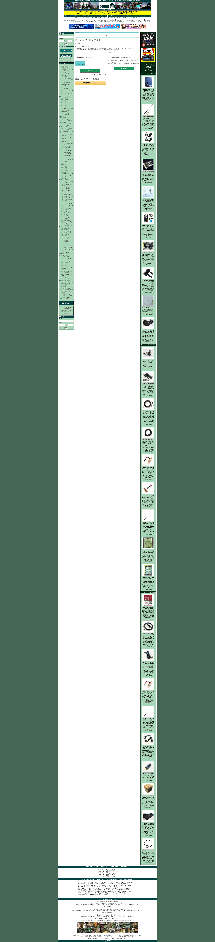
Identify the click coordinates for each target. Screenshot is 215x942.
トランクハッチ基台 (67, 203)
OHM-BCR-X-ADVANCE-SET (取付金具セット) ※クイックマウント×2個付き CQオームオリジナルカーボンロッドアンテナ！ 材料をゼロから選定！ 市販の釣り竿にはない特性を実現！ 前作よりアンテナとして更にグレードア (148, 94)
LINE (99, 17)
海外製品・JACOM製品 (65, 280)
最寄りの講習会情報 (66, 307)
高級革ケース (65, 75)
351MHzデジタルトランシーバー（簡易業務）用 (67, 175)
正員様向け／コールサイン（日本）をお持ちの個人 (67, 291)
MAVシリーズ (65, 84)
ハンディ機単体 (66, 119)
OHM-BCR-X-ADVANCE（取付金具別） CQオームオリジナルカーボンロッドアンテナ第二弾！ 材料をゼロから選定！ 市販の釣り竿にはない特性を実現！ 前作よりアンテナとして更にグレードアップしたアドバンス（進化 (148, 122)
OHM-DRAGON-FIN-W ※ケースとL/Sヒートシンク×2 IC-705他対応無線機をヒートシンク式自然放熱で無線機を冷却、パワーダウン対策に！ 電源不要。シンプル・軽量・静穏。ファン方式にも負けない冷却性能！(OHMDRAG (148, 286)
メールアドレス (80, 62)
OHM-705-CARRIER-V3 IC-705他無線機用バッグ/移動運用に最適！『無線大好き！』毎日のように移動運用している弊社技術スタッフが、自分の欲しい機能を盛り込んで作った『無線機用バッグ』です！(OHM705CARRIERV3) (148, 258)
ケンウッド (65, 99)
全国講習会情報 (66, 308)
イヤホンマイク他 (66, 231)
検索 (66, 43)
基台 (90, 21)
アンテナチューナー (67, 237)
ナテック (64, 264)
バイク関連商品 (107, 21)
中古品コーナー (63, 116)
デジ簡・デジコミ (63, 149)
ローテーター (65, 244)
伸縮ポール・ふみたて (67, 247)
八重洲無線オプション (67, 273)
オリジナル (65, 104)
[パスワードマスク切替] (104, 64)
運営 (124, 17)
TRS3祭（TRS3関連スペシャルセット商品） (67, 108)
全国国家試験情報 (66, 310)
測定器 (64, 235)
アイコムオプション (67, 269)
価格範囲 (61, 38)
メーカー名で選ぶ (63, 255)
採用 (139, 17)
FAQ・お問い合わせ (131, 17)
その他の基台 (65, 216)
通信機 (64, 286)
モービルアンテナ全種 (67, 181)
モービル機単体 (66, 125)
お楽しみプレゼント (145, 21)
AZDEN (64, 268)
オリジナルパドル (66, 87)
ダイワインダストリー (67, 258)
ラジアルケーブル (66, 85)
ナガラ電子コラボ (66, 82)
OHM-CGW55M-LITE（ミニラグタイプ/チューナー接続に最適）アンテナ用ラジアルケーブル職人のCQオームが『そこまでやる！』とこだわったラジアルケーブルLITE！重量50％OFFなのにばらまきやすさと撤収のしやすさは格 (148, 445)
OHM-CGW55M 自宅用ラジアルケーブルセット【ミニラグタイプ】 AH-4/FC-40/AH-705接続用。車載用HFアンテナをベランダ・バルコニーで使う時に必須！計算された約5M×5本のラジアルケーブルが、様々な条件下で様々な (148, 583)
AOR (63, 259)
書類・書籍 (65, 240)
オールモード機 (99, 20)
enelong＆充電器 (66, 73)
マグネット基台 (66, 213)
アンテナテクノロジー (67, 267)
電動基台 (64, 214)
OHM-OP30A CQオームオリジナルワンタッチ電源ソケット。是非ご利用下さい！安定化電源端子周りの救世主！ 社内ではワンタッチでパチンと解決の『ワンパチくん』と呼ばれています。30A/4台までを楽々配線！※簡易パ (148, 472)
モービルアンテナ (131, 20)
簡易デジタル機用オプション (119, 21)
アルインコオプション (67, 271)
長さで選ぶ (65, 167)
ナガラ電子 (65, 262)
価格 (60, 322)
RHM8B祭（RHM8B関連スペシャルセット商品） (67, 113)
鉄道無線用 (65, 172)
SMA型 (64, 166)
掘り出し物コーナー (74, 20)
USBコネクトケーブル (67, 69)
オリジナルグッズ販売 (67, 93)
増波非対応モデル (66, 147)
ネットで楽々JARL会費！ (65, 288)
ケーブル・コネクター (97, 21)
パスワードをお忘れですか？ (98, 74)
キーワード (62, 34)
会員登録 (110, 17)
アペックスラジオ (66, 279)
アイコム (64, 105)
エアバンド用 (84, 21)
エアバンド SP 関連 (67, 120)
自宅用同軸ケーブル (67, 220)
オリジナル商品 (131, 21)
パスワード (81, 64)
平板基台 (64, 211)
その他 (137, 21)
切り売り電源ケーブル (67, 225)
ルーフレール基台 (66, 208)
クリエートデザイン (67, 261)
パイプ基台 (65, 210)
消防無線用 (65, 178)
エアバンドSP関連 (67, 123)
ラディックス (65, 256)
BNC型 (64, 164)
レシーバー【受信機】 (109, 20)
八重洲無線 (65, 98)
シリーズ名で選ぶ (66, 187)
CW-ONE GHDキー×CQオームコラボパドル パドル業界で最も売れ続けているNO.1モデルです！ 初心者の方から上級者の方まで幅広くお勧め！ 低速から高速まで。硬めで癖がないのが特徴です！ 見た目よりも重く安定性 (148, 177)
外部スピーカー (66, 234)
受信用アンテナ (66, 283)
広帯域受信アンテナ (150, 20)
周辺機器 (64, 285)
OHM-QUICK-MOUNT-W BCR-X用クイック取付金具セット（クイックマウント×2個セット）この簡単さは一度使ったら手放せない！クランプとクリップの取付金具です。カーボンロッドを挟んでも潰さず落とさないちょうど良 (148, 149)
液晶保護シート (66, 76)
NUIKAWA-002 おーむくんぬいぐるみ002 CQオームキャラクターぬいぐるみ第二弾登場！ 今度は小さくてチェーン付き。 (148, 310)
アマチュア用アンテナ (67, 282)
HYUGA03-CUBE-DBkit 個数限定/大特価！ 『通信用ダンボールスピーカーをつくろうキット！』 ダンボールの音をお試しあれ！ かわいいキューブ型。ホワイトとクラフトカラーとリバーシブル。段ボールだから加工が (148, 801)
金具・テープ (65, 246)
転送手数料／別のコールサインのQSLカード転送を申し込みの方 (67, 295)
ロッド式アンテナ (66, 169)
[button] (90, 83)
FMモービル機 (91, 20)
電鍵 (63, 243)
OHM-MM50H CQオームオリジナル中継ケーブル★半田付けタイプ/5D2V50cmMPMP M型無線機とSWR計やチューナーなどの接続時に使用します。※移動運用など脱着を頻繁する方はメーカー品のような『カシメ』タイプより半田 (148, 856)
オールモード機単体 (67, 128)
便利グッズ (65, 229)
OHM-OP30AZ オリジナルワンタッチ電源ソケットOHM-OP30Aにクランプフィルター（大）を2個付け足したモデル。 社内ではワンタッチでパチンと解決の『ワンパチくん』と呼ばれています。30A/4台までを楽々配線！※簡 (148, 500)
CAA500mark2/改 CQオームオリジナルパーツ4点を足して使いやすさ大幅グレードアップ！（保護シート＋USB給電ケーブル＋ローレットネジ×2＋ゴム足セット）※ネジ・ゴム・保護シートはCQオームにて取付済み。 (148, 231)
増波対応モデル (66, 146)
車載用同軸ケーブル (67, 219)
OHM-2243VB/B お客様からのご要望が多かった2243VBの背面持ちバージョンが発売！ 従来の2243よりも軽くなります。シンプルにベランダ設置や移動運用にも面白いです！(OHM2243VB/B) (148, 204)
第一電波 (64, 101)
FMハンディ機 (83, 20)
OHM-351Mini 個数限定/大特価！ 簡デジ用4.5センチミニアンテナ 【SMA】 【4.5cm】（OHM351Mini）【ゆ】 (148, 776)
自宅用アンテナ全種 (67, 194)
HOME (76, 32)
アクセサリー (65, 241)
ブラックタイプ (66, 188)
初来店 (76, 17)
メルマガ (82, 17)
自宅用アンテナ (140, 20)
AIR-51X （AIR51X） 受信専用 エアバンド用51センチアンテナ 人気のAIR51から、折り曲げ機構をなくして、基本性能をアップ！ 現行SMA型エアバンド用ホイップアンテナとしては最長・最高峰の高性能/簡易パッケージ (148, 528)
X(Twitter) (94, 17)
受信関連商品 (65, 228)
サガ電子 (64, 265)
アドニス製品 (65, 238)
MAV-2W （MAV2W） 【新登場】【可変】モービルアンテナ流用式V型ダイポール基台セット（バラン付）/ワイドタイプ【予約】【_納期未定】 (148, 363)
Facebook (88, 17)
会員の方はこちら (66, 52)
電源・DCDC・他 (66, 232)
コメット (64, 102)
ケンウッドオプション (67, 274)
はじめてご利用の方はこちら (66, 58)
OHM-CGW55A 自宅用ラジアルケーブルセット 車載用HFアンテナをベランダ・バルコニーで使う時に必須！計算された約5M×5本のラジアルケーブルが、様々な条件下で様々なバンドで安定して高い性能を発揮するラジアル (148, 555)
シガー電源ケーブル (67, 88)
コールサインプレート (67, 78)
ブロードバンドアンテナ (74, 21)
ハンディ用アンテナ (121, 20)
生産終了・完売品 (63, 298)
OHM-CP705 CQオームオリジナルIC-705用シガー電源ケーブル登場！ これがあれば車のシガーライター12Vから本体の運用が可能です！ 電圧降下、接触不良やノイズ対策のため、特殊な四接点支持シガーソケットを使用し (148, 751)
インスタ (104, 17)
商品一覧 (66, 20)
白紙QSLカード (66, 67)
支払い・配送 (117, 17)
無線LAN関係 (65, 252)
